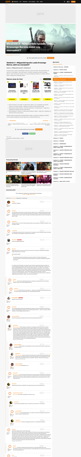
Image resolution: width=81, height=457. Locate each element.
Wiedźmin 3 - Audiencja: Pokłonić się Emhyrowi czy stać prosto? (63, 76)
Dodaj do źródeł (39, 129)
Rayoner (14, 429)
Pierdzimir (14, 239)
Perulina (14, 210)
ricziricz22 (14, 230)
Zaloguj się (24, 194)
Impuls (14, 279)
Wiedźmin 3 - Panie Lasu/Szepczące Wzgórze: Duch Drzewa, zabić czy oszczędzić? (64, 92)
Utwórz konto (32, 194)
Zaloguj (73, 1)
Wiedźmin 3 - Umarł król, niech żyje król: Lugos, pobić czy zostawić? (64, 107)
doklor (14, 445)
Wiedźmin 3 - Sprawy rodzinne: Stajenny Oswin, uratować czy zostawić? (63, 86)
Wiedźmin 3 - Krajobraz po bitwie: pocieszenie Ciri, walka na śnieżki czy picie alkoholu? (63, 116)
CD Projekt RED (9, 138)
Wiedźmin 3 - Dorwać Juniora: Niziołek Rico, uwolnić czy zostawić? (64, 98)
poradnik (22, 138)
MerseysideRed (15, 316)
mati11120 (15, 325)
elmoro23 (14, 306)
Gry (20, 1)
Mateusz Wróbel (9, 55)
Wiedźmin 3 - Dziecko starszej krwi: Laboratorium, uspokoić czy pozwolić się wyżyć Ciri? (63, 132)
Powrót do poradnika (57, 64)
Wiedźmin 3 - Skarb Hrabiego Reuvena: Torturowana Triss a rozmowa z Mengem (64, 101)
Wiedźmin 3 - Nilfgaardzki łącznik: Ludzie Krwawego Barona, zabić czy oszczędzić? (64, 79)
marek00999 (18, 411)
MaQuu (13, 201)
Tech (38, 1)
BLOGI (41, 1)
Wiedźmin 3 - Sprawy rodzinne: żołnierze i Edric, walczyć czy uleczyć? (63, 82)
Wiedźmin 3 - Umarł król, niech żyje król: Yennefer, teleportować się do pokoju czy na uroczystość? (63, 110)
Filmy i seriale (32, 1)
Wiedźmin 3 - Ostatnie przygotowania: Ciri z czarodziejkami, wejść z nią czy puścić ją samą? (63, 123)
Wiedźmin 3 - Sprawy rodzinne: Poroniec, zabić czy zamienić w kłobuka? (63, 89)
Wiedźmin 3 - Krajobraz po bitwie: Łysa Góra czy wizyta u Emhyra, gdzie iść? (64, 120)
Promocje (15, 1)
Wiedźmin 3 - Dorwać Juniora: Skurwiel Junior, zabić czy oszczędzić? (64, 104)
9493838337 (15, 297)
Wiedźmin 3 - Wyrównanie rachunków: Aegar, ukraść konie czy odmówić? (64, 129)
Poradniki (25, 1)
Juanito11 (14, 383)
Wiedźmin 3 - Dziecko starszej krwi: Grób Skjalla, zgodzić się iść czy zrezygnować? (63, 135)
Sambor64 (14, 221)
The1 (13, 455)
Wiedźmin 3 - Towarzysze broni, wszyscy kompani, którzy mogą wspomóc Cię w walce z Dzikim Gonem (64, 113)
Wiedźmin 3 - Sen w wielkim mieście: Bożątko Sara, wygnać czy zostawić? (63, 95)
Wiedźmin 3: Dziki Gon (16, 138)
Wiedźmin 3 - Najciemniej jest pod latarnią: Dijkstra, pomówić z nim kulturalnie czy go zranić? (63, 126)
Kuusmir (14, 248)
